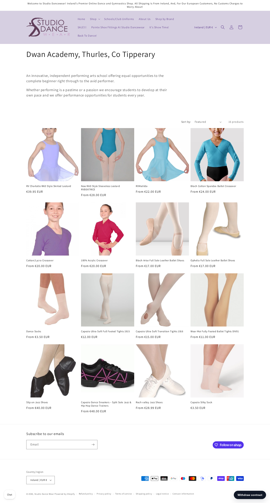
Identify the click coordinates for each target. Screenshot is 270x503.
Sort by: (186, 122)
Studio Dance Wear (44, 494)
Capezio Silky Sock (201, 402)
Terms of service (123, 493)
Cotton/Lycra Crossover (39, 260)
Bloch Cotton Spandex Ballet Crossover (213, 186)
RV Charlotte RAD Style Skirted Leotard (48, 186)
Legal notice (162, 493)
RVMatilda (141, 186)
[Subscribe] (93, 444)
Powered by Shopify (65, 494)
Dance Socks (33, 331)
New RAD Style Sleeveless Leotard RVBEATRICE (100, 188)
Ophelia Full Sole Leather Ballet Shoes (213, 260)
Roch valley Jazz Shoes (149, 402)
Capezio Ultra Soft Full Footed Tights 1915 (105, 331)
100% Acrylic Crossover (94, 260)
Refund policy (86, 493)
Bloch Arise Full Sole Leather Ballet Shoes (160, 260)
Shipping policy (144, 493)
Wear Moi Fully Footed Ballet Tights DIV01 (215, 331)
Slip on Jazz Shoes (37, 402)
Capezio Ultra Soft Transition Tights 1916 (159, 331)
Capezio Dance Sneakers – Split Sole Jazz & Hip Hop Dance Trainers (106, 404)
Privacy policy (104, 493)
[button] (95, 19)
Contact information (183, 493)
